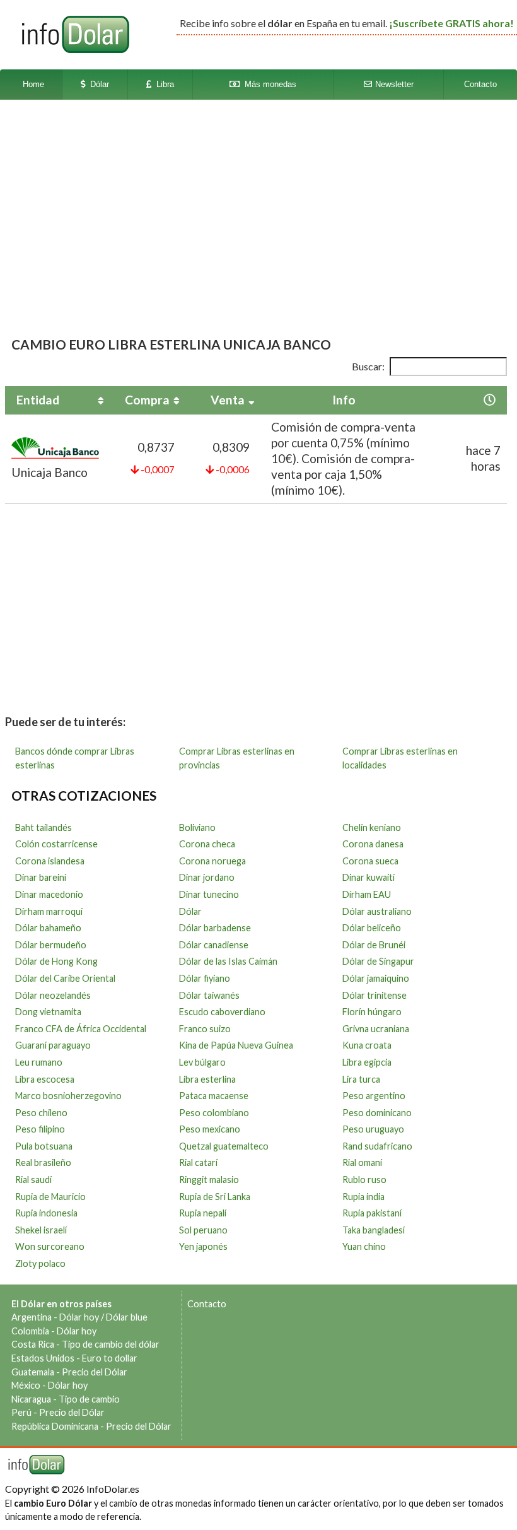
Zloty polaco (40, 1263)
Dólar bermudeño (50, 944)
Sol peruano (203, 1230)
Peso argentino (373, 1095)
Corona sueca (370, 861)
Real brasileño (43, 1162)
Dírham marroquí (49, 911)
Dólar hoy (79, 1317)
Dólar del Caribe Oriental (65, 978)
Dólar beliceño (371, 927)
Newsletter (393, 84)
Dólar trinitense (374, 995)
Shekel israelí (41, 1230)
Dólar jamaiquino (375, 978)
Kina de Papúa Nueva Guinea (236, 1045)
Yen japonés (203, 1246)
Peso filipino (40, 1129)
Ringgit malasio (209, 1179)
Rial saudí (33, 1179)
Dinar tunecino (209, 894)
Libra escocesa (44, 1079)
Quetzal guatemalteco (224, 1146)
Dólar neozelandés (53, 995)
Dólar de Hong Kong (56, 961)
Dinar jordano (207, 877)
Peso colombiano (214, 1112)
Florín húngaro (372, 1011)
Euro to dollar (109, 1358)
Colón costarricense (56, 844)
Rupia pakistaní (372, 1213)
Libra (162, 84)
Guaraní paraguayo (53, 1045)
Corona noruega (212, 861)
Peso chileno (41, 1112)
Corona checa (207, 844)
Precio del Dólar (94, 1372)
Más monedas (268, 84)
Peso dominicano (377, 1112)
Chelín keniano (371, 827)
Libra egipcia (367, 1062)
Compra (147, 399)
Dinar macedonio (49, 894)
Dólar (97, 84)
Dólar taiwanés (209, 995)
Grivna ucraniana (375, 1028)
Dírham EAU (366, 894)
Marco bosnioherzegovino (68, 1095)
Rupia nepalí (202, 1213)
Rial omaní (362, 1162)
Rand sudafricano (377, 1146)
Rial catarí (198, 1162)
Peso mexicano (209, 1129)
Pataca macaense (213, 1095)
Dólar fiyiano (204, 978)
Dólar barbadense (215, 927)
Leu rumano (38, 1062)
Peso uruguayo (373, 1129)
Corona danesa (373, 844)
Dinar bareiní (40, 877)
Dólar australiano (377, 911)
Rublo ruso (364, 1179)
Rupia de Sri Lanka (214, 1196)
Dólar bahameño (48, 927)
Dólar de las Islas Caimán (228, 961)
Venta (228, 399)
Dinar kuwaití (368, 877)
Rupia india (363, 1196)
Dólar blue (127, 1317)
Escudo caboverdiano (222, 1011)
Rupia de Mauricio (50, 1196)
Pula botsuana (44, 1146)
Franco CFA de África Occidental (80, 1028)
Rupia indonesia (46, 1213)
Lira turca (361, 1079)
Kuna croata (367, 1045)
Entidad (37, 399)
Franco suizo (205, 1028)
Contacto (480, 84)
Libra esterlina (207, 1079)
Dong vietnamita (48, 1011)
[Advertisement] (255, 203)
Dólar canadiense (213, 944)
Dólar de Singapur (378, 961)
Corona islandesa (49, 861)
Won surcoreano (49, 1246)
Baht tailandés (43, 827)
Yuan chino (364, 1246)
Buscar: (368, 366)
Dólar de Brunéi (373, 944)
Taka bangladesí (373, 1230)
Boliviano (197, 827)
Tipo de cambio (89, 1399)
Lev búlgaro (202, 1062)
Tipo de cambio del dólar (111, 1344)
